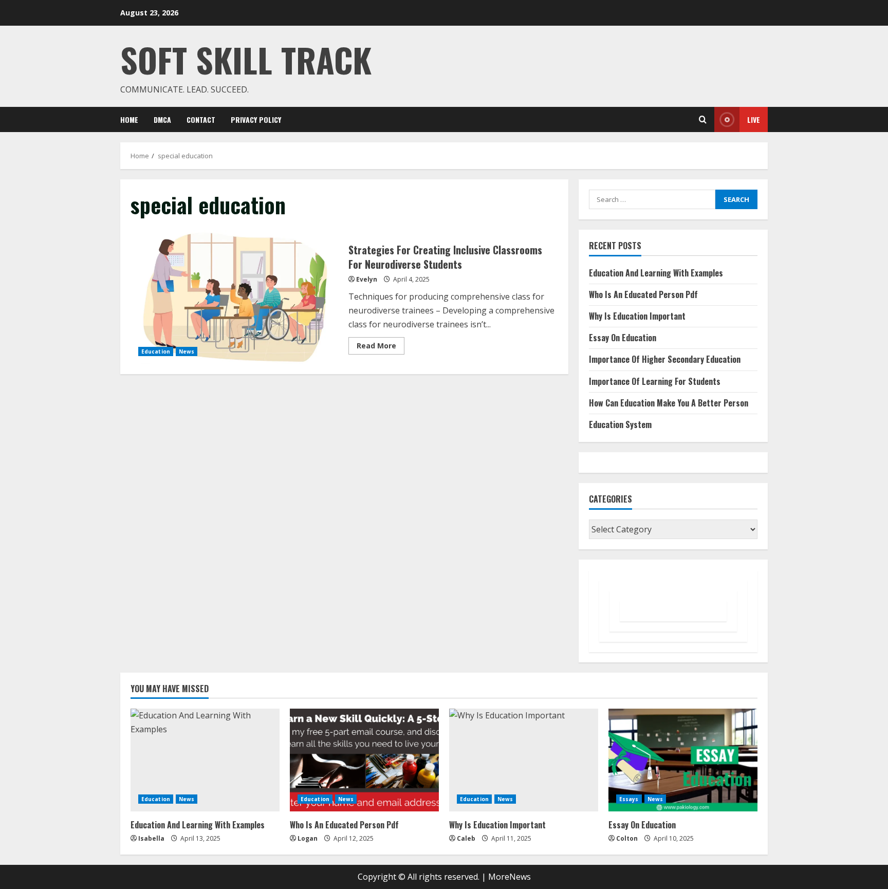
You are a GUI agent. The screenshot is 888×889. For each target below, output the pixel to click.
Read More (380, 347)
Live (753, 119)
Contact (201, 119)
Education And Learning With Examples (656, 273)
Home (129, 119)
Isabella (151, 838)
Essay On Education (622, 337)
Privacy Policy (256, 119)
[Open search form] (703, 119)
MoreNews (509, 876)
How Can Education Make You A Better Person (668, 403)
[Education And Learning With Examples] (205, 760)
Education (155, 351)
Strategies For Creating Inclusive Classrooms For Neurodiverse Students (236, 297)
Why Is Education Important (637, 316)
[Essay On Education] (682, 760)
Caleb (466, 838)
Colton (627, 838)
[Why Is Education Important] (523, 760)
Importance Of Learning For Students (654, 381)
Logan (308, 838)
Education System (620, 424)
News (186, 351)
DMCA (162, 119)
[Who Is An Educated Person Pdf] (364, 760)
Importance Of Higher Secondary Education (665, 359)
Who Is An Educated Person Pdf (643, 294)
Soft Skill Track (246, 59)
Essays (629, 799)
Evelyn (366, 279)
